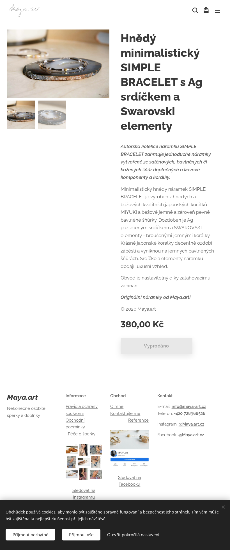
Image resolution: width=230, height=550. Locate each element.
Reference (138, 420)
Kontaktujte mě (125, 413)
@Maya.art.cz (191, 424)
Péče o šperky (81, 434)
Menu (217, 10)
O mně (116, 406)
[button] (194, 10)
